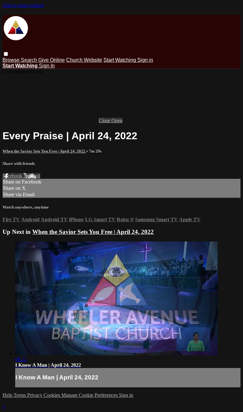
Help (8, 395)
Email (34, 175)
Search (29, 60)
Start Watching (120, 60)
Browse (12, 60)
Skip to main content (23, 5)
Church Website (84, 60)
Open (116, 120)
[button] (6, 54)
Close (105, 120)
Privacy (35, 395)
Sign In (47, 65)
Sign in (145, 60)
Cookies (52, 395)
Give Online (51, 60)
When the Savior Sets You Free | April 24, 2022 (44, 151)
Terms (20, 395)
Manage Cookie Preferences (90, 395)
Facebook (13, 175)
